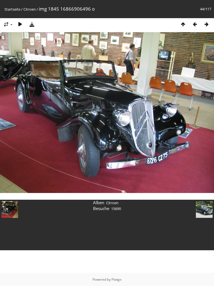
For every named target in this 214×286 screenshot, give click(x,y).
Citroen (29, 9)
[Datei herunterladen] (32, 24)
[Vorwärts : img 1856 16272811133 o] (206, 24)
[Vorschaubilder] (183, 24)
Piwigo (116, 279)
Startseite (12, 9)
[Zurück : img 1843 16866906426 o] (195, 24)
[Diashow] (20, 24)
